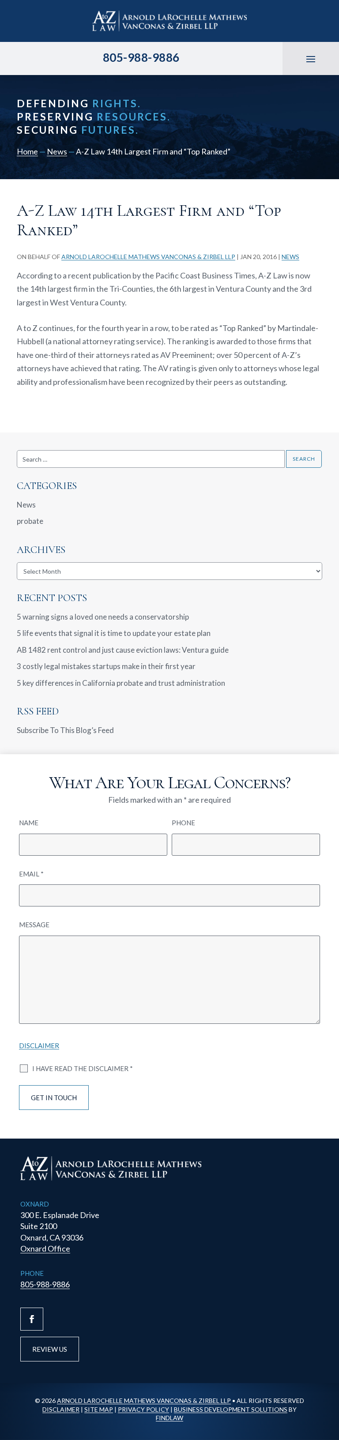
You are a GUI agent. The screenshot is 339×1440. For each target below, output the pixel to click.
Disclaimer (39, 1045)
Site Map (98, 1409)
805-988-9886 (141, 57)
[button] (311, 59)
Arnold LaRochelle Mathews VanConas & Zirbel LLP (148, 256)
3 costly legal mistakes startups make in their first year (106, 666)
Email (31, 874)
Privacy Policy (143, 1409)
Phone (183, 823)
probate (30, 521)
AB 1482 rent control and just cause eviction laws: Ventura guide (123, 649)
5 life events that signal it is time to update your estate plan (114, 633)
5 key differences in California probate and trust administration (121, 683)
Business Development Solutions (230, 1409)
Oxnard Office (45, 1248)
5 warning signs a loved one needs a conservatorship (103, 616)
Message (34, 925)
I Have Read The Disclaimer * (82, 1068)
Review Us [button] (49, 1349)
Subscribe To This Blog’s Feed (65, 730)
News (290, 256)
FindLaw (169, 1417)
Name (28, 823)
